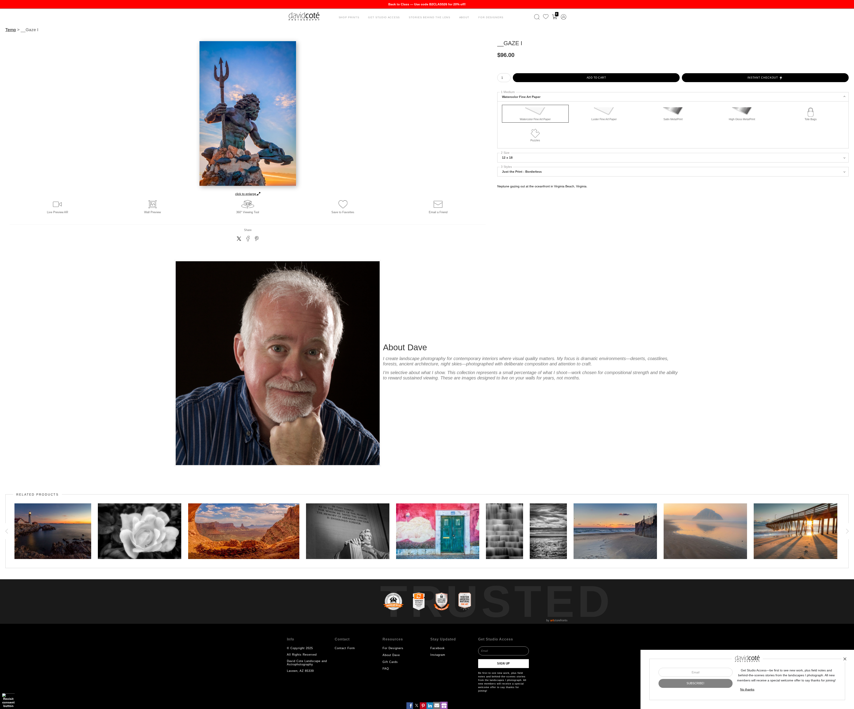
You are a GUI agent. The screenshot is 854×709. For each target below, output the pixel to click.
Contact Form (345, 648)
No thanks (747, 689)
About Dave (391, 655)
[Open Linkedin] (430, 705)
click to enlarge (246, 194)
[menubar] (549, 17)
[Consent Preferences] (8, 700)
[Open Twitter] (416, 705)
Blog (386, 675)
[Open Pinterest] (423, 705)
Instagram (437, 654)
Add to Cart (596, 77)
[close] (845, 659)
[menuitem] (536, 17)
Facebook (437, 648)
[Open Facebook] (410, 705)
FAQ (386, 668)
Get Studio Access (384, 17)
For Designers (491, 17)
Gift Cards (390, 662)
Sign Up (503, 663)
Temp (10, 29)
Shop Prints (349, 17)
